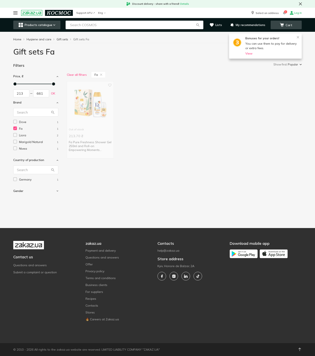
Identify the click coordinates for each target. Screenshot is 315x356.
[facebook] (162, 276)
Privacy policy (95, 271)
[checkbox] (15, 121)
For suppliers (94, 292)
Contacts (92, 305)
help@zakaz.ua (168, 251)
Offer (89, 264)
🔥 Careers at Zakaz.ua (102, 319)
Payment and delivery (101, 251)
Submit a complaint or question (35, 272)
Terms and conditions (101, 278)
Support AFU (84, 12)
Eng (100, 12)
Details (184, 3)
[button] (264, 13)
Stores (90, 312)
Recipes (91, 299)
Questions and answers (30, 265)
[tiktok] (198, 276)
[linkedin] (186, 276)
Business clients (96, 285)
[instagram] (174, 276)
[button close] (300, 3)
